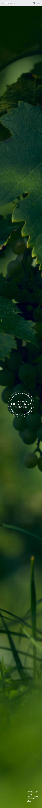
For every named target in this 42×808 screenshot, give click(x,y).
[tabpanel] (21, 404)
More (29, 801)
